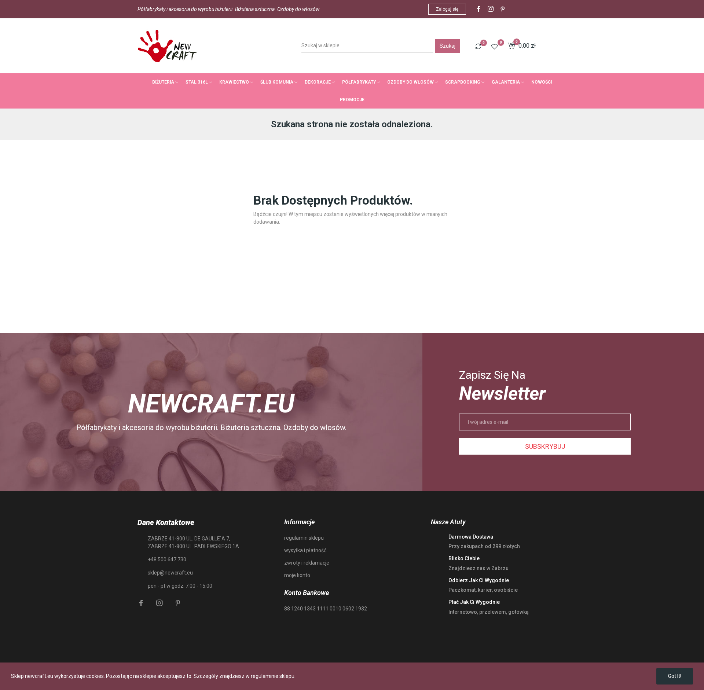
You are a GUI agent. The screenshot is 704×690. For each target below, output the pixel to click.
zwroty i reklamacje (306, 563)
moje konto (297, 575)
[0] (478, 46)
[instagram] (490, 9)
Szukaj (447, 46)
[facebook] (478, 9)
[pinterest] (502, 9)
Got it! (674, 676)
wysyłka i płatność (305, 550)
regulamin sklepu (304, 538)
